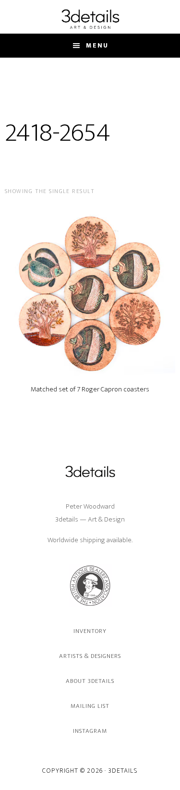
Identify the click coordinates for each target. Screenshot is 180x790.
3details (90, 19)
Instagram (90, 731)
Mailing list (90, 706)
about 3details (90, 681)
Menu (97, 45)
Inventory (90, 631)
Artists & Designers (90, 656)
